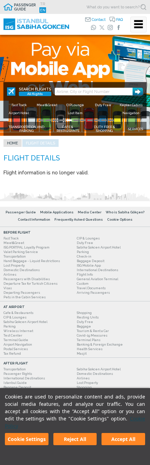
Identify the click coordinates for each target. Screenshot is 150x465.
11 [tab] (111, 120)
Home (12, 143)
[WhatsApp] (93, 27)
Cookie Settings (27, 439)
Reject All (75, 439)
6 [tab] (76, 120)
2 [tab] (48, 120)
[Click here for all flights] (11, 91)
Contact (99, 19)
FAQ (119, 19)
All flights (35, 94)
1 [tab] (41, 120)
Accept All (123, 439)
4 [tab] (62, 120)
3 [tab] (55, 120)
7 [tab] (83, 120)
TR (42, 4)
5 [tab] (69, 120)
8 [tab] (90, 120)
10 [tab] (104, 120)
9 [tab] (97, 120)
